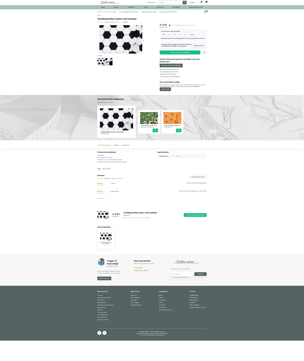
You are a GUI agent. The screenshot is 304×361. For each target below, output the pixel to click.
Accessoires (131, 7)
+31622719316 (138, 268)
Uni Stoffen (160, 7)
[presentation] (97, 40)
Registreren (134, 295)
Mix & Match (176, 7)
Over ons (99, 295)
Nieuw (103, 7)
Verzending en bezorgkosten (105, 305)
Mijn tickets (134, 300)
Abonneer (200, 274)
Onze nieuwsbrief (102, 312)
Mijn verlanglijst (135, 302)
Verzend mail (165, 89)
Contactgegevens (102, 315)
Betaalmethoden (102, 302)
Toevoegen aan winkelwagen (181, 52)
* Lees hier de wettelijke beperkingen (180, 277)
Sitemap (99, 310)
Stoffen (116, 7)
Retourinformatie (102, 317)
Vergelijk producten (136, 305)
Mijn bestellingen (135, 297)
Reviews (116, 145)
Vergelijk (125, 22)
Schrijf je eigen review (198, 177)
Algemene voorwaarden (104, 297)
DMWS (157, 331)
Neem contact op (104, 278)
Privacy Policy (101, 300)
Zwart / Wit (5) (106, 169)
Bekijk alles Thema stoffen (112, 22)
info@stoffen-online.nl (141, 270)
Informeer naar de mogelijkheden (171, 65)
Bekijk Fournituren (199, 45)
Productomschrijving (104, 145)
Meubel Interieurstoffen (196, 7)
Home (99, 15)
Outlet (146, 7)
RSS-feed (162, 331)
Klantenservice (151, 2)
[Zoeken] (185, 2)
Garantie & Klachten (103, 319)
